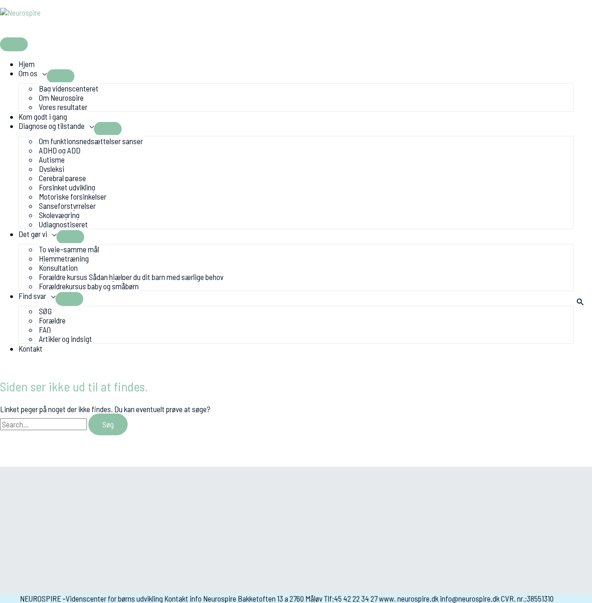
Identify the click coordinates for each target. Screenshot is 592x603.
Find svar (32, 295)
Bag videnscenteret (69, 88)
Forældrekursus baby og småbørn (89, 286)
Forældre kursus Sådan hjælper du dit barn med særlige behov (131, 276)
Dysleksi (51, 168)
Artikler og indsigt (65, 338)
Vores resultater (63, 106)
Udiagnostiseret (63, 224)
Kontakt (30, 348)
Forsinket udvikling (67, 187)
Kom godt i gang (42, 116)
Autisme (52, 159)
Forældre (52, 320)
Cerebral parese (62, 178)
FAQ (45, 329)
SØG (45, 311)
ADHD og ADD (59, 150)
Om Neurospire (61, 97)
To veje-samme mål (69, 249)
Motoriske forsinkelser (72, 196)
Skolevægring (59, 214)
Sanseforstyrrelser (67, 205)
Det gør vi (32, 233)
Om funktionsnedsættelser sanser (91, 141)
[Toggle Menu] (60, 76)
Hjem (26, 63)
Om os (27, 73)
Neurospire (34, 27)
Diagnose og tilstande (51, 125)
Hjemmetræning (64, 258)
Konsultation (58, 267)
